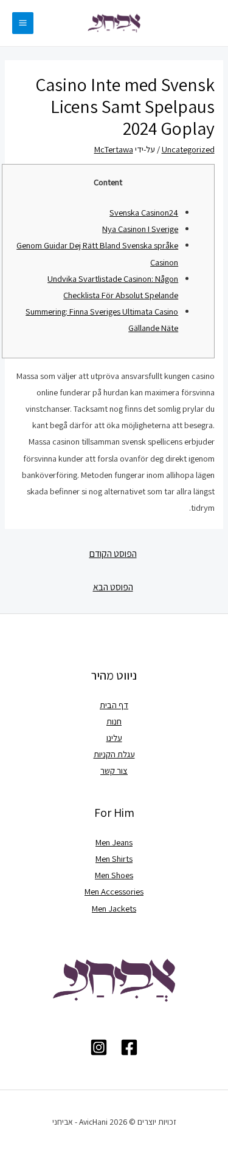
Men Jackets (114, 908)
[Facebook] (129, 1047)
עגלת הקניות (114, 754)
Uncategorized (188, 149)
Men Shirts (114, 858)
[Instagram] (99, 1047)
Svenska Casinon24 (143, 212)
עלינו (114, 737)
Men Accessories (114, 891)
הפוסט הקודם (113, 553)
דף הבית (114, 705)
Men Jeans (114, 842)
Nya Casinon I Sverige (140, 228)
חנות (114, 721)
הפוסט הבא (113, 587)
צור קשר (114, 770)
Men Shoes (114, 875)
